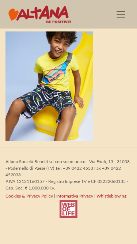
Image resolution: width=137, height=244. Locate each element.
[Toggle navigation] (121, 14)
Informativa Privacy (74, 196)
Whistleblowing (111, 196)
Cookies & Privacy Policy (29, 196)
